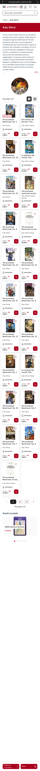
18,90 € (24, 243)
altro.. (36, 72)
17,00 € (5, 493)
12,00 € (24, 133)
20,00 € (24, 205)
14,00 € (24, 169)
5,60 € (5, 135)
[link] (21, 7)
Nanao (32, 125)
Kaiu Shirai (6, 125)
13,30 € (24, 171)
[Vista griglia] (29, 99)
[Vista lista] (34, 99)
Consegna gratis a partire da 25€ (20, 2)
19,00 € (24, 207)
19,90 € (24, 241)
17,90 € (5, 491)
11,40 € (24, 135)
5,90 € (4, 133)
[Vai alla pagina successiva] (33, 501)
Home (5, 20)
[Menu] (5, 7)
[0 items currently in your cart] (35, 7)
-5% (8, 133)
